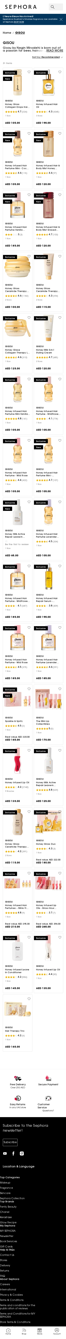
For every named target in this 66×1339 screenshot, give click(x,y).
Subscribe (10, 1142)
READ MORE (54, 50)
